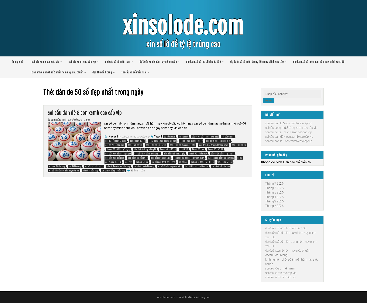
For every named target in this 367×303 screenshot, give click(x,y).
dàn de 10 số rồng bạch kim (218, 141)
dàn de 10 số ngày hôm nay (190, 141)
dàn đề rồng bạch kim (160, 158)
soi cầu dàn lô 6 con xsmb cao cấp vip (288, 123)
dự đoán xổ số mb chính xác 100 (203, 61)
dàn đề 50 (183, 149)
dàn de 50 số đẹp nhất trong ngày (213, 145)
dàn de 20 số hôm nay (114, 145)
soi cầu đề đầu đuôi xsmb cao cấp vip (288, 132)
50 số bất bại (169, 136)
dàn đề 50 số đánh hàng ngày (118, 153)
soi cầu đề (183, 162)
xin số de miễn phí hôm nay (118, 166)
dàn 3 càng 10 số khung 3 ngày (162, 141)
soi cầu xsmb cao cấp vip (45, 61)
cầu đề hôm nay (228, 136)
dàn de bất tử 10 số (168, 149)
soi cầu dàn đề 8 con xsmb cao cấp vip (85, 113)
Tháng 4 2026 (274, 197)
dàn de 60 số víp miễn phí (145, 149)
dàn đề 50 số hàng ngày (174, 153)
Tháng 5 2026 (274, 192)
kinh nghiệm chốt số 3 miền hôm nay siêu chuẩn (57, 72)
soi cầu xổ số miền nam (117, 61)
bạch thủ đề (183, 136)
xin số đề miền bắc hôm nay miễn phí (64, 170)
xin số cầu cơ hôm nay (94, 166)
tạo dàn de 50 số (224, 162)
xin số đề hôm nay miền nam (196, 166)
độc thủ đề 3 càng (102, 72)
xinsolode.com (183, 26)
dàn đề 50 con (198, 149)
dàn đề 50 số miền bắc (114, 158)
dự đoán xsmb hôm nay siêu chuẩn (158, 61)
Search (268, 100)
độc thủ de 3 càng (113, 162)
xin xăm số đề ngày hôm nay (113, 170)
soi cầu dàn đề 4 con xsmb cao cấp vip (289, 136)
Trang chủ (17, 61)
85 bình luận (138, 170)
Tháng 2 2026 (274, 206)
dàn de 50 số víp (239, 145)
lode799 (128, 162)
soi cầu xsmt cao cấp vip (82, 61)
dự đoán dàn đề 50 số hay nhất (221, 158)
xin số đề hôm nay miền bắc (169, 166)
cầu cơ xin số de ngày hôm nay (205, 136)
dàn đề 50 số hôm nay (198, 153)
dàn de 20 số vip (135, 145)
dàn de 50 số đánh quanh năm (182, 145)
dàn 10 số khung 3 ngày (115, 141)
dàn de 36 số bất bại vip (156, 145)
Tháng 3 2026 (274, 201)
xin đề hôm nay (75, 166)
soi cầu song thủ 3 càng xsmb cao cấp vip (291, 127)
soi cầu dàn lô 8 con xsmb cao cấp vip (288, 141)
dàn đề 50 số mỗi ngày (137, 158)
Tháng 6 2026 (274, 188)
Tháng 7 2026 (274, 183)
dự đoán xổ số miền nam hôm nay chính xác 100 (318, 61)
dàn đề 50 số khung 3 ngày (222, 153)
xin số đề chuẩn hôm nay (144, 166)
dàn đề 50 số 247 (215, 149)
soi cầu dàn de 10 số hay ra (163, 162)
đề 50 (239, 158)
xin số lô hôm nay (90, 170)
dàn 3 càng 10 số (137, 141)
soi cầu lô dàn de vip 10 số (202, 162)
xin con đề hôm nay (57, 166)
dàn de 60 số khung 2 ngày (118, 149)
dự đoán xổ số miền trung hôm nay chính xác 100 (257, 61)
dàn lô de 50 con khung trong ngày (189, 158)
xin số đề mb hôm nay (221, 166)
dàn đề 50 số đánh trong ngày (147, 153)
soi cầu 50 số (142, 162)
